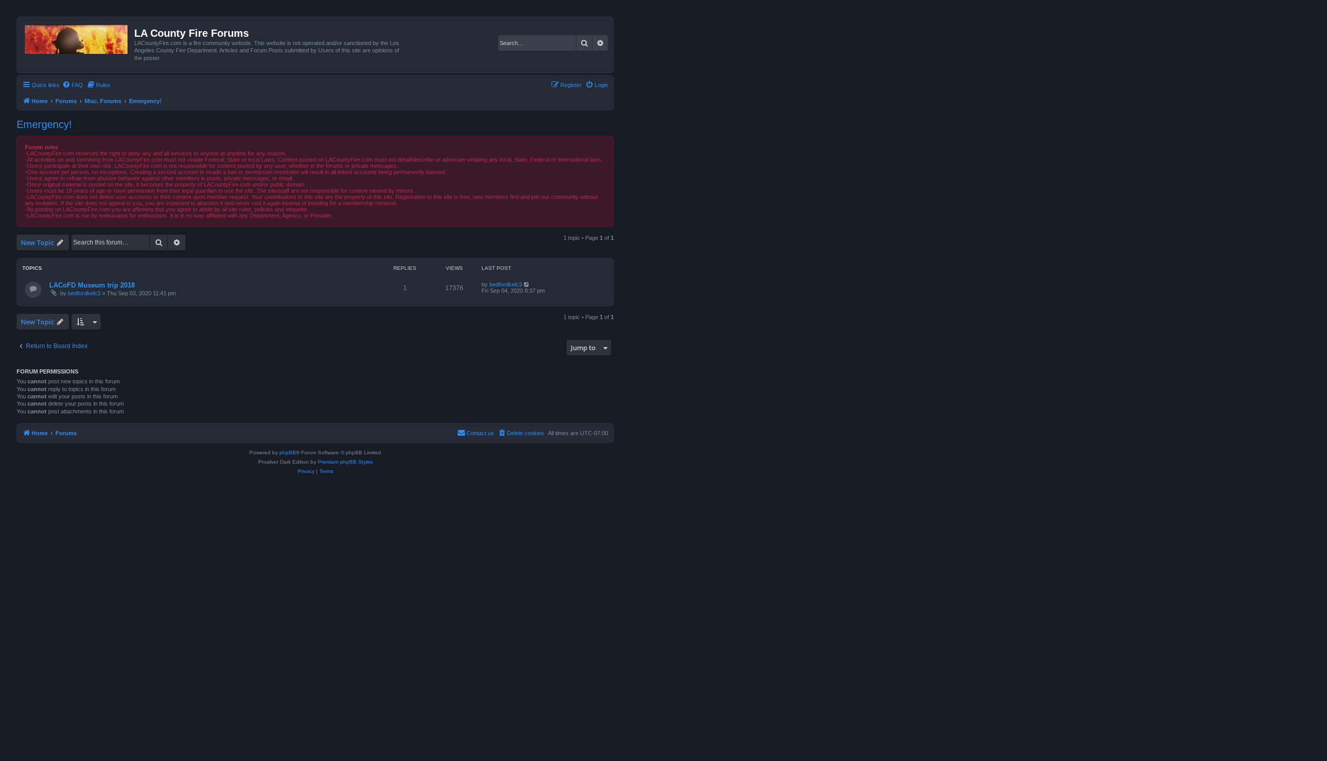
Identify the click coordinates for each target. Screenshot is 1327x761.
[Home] (77, 37)
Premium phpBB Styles (345, 462)
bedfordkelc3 (84, 293)
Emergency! (44, 124)
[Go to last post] (527, 284)
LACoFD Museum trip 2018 (92, 285)
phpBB (287, 452)
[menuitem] (72, 85)
